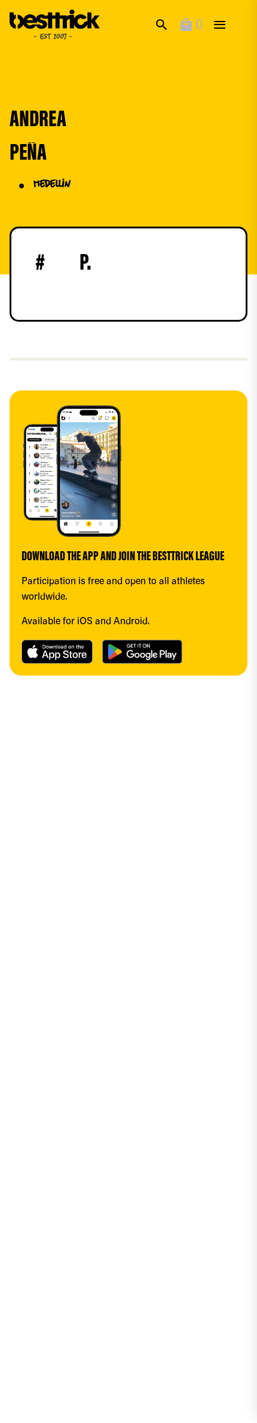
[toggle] (219, 24)
